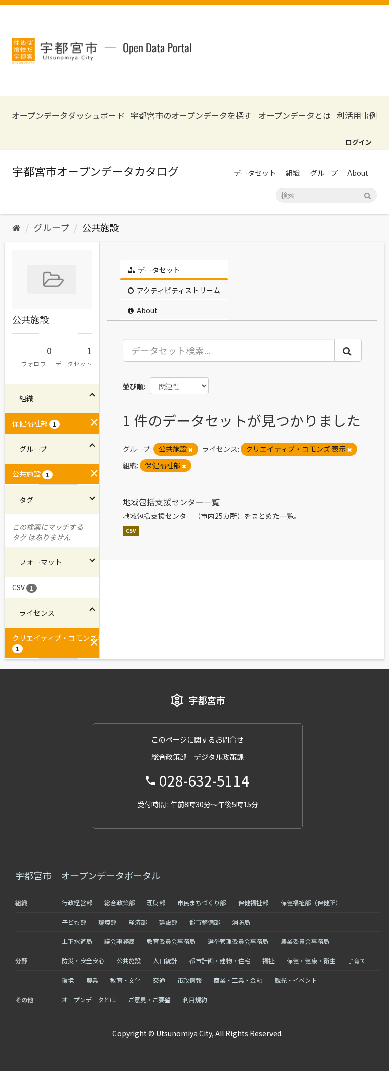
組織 (293, 173)
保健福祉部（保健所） (311, 902)
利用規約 (195, 999)
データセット (255, 173)
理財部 (156, 902)
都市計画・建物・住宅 (219, 960)
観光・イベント (296, 980)
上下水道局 (77, 941)
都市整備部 (204, 922)
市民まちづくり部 (201, 902)
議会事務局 (119, 941)
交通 (159, 980)
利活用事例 (357, 115)
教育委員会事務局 (171, 941)
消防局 (241, 922)
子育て (356, 960)
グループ (324, 173)
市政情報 (189, 980)
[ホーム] (16, 227)
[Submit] (367, 194)
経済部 (138, 922)
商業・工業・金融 (238, 980)
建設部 (168, 922)
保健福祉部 (253, 902)
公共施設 (100, 227)
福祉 (268, 960)
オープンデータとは (294, 115)
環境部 (107, 922)
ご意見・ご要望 (149, 999)
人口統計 (165, 960)
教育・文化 (125, 980)
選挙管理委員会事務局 (238, 941)
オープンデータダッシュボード (68, 115)
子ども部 (74, 922)
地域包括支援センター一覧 (171, 502)
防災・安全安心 (83, 960)
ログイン (358, 142)
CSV (131, 530)
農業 (92, 980)
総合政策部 (119, 902)
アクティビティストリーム (177, 290)
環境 (68, 980)
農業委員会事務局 (305, 941)
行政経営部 (77, 902)
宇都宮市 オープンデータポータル (88, 875)
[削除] (190, 449)
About (357, 173)
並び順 (133, 386)
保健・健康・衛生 (311, 960)
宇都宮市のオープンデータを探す (191, 115)
